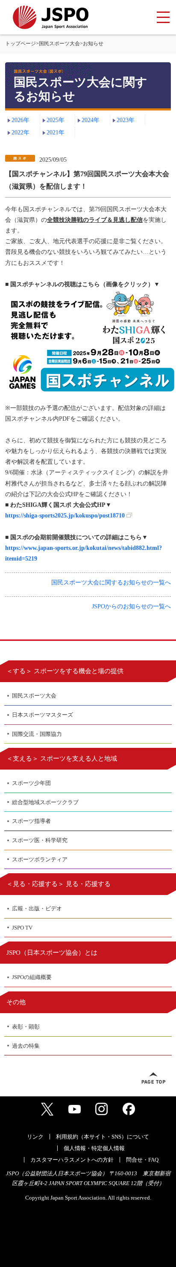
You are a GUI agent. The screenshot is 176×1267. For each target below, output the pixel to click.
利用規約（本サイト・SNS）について (102, 1136)
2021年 (56, 132)
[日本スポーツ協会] (50, 17)
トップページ (20, 43)
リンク (35, 1136)
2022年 (20, 132)
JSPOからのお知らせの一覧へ (131, 606)
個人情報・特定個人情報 (94, 1148)
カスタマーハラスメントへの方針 (72, 1159)
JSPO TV (22, 927)
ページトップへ (153, 1078)
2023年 (126, 120)
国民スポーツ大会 (59, 43)
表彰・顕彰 (26, 1026)
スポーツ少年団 (31, 783)
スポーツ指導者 (31, 821)
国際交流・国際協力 (37, 734)
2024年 (91, 120)
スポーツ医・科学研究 (39, 840)
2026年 (20, 120)
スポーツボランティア (39, 859)
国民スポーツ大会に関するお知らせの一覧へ (111, 582)
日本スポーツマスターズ (42, 715)
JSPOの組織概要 (32, 977)
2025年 (56, 120)
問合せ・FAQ (142, 1159)
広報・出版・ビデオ (37, 908)
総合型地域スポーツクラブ (45, 802)
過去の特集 (26, 1046)
